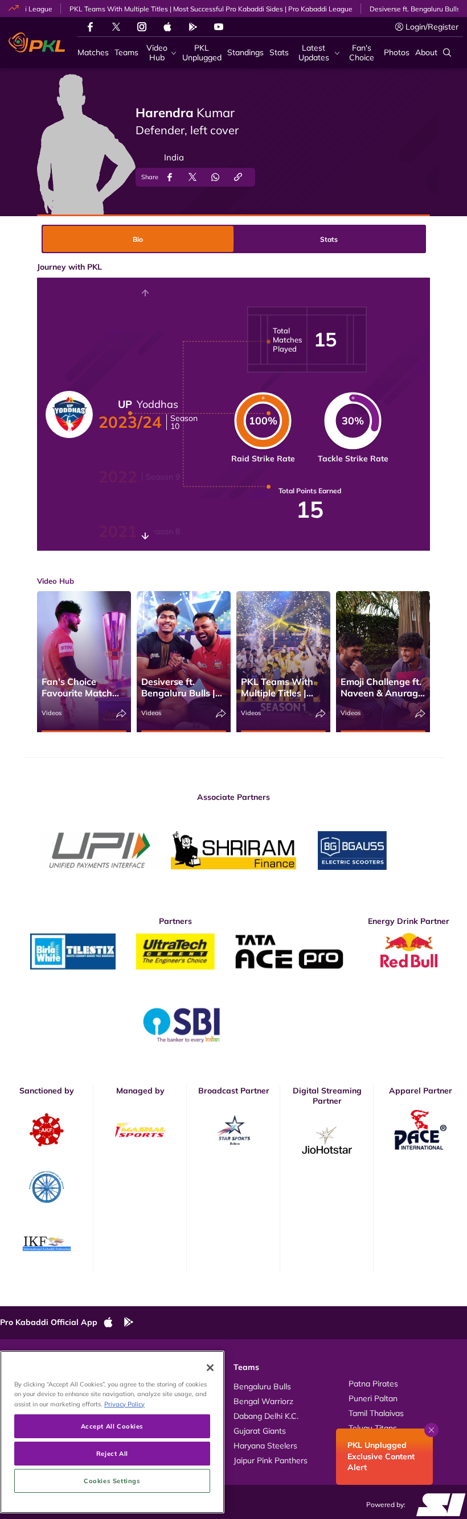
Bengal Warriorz (263, 1401)
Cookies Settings (112, 1480)
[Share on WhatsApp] (215, 177)
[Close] (210, 1367)
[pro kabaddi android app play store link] (193, 27)
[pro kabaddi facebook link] (90, 27)
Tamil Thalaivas (376, 1413)
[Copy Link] (238, 177)
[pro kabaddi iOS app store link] (167, 27)
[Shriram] (99, 850)
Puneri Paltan (373, 1398)
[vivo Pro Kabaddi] (37, 42)
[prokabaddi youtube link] (218, 27)
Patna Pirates (373, 1383)
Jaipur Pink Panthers (270, 1460)
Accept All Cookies (112, 1426)
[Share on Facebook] (169, 177)
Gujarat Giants (259, 1431)
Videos (52, 713)
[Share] (121, 713)
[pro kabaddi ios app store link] (113, 1323)
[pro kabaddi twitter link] (116, 27)
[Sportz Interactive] (437, 1504)
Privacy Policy (124, 1404)
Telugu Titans (373, 1428)
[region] (112, 1432)
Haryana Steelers (265, 1445)
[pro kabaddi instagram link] (141, 27)
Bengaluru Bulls (262, 1386)
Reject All (112, 1453)
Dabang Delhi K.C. (265, 1416)
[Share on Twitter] (192, 177)
